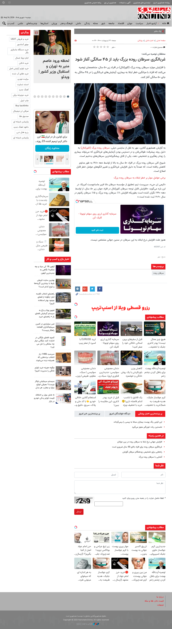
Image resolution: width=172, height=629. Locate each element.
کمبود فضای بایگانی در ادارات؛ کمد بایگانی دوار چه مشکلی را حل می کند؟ (44, 342)
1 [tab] (68, 97)
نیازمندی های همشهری (141, 2)
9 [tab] (38, 97)
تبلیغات (160, 605)
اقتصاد (121, 23)
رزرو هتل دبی (22, 132)
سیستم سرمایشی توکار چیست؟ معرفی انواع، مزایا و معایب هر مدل (44, 384)
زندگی (87, 23)
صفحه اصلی (160, 40)
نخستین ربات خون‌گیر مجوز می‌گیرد (147, 427)
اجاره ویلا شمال (22, 58)
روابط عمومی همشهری (92, 2)
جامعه (111, 23)
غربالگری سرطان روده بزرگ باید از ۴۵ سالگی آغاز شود (120, 59)
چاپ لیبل (24, 100)
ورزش (54, 23)
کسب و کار (9, 23)
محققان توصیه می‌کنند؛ (153, 54)
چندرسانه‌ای (31, 23)
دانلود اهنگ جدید (21, 127)
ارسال (78, 511)
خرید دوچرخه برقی (21, 95)
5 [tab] (53, 97)
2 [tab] (64, 97)
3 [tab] (60, 97)
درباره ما (160, 597)
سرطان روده (159, 273)
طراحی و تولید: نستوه (85, 623)
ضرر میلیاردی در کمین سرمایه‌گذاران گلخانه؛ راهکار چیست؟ (45, 327)
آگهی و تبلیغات (125, 2)
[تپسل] (77, 201)
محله (95, 23)
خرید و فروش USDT (20, 39)
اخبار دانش (149, 40)
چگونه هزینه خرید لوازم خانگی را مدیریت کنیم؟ (44, 369)
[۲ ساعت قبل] (63, 270)
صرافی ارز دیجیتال (21, 111)
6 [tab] (49, 97)
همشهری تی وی (110, 2)
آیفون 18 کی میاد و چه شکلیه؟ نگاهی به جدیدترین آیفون (44, 270)
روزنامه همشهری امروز (161, 2)
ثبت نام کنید (97, 230)
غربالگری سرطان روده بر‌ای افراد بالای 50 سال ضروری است (137, 447)
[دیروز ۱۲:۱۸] (63, 297)
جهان (129, 23)
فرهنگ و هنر (66, 23)
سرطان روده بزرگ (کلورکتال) (95, 148)
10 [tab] (35, 97)
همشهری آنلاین (152, 13)
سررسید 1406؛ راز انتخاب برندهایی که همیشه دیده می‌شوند (45, 357)
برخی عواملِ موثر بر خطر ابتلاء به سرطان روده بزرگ (139, 178)
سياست (139, 23)
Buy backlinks (22, 105)
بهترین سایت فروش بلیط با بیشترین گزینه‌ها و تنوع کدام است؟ (44, 283)
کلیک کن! (52, 148)
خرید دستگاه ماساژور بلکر (20, 51)
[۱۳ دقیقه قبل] (52, 42)
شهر (103, 23)
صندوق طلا (24, 116)
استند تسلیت (23, 84)
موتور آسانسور (23, 44)
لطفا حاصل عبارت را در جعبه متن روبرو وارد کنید (143, 498)
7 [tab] (45, 97)
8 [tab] (42, 97)
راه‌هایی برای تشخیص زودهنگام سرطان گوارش (142, 452)
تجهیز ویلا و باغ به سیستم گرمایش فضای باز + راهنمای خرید (44, 313)
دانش (78, 23)
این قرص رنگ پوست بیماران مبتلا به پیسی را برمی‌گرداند (138, 422)
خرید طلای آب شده (20, 74)
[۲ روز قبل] (63, 314)
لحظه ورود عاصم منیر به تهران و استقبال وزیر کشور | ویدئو (54, 69)
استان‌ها (44, 23)
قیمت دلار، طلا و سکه (154, 601)
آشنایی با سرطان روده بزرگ (150, 457)
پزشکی (140, 40)
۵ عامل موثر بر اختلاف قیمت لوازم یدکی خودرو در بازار (44, 398)
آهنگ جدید (24, 90)
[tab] (150, 414)
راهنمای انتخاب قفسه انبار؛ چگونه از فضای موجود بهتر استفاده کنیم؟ (45, 298)
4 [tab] (56, 97)
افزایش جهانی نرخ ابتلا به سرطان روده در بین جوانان (139, 442)
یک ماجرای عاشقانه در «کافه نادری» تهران (143, 31)
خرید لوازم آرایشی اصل (19, 68)
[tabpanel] (52, 56)
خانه (164, 23)
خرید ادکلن (24, 63)
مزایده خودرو (23, 79)
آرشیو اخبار (151, 23)
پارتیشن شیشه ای (21, 121)
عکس (20, 23)
